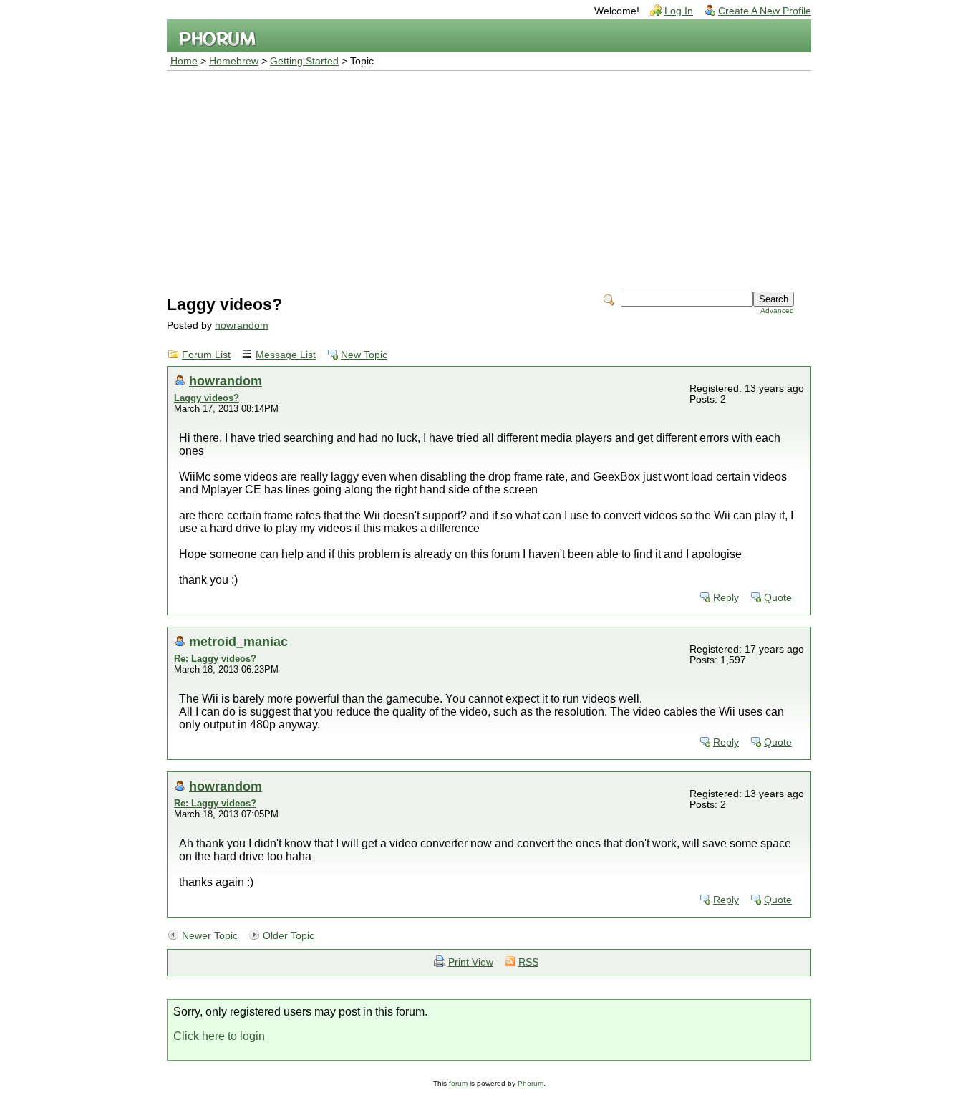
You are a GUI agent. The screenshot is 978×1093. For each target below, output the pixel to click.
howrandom (241, 325)
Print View (470, 962)
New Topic (364, 355)
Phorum (530, 1083)
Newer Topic (210, 935)
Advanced (777, 310)
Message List (286, 355)
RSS (528, 962)
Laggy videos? (206, 398)
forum (458, 1083)
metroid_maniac (238, 641)
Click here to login (219, 1036)
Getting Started (304, 61)
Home (184, 61)
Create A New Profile (764, 11)
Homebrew (233, 61)
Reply (726, 597)
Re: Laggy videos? (215, 658)
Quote (778, 597)
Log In (678, 11)
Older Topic (288, 935)
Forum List (206, 355)
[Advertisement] (489, 178)
